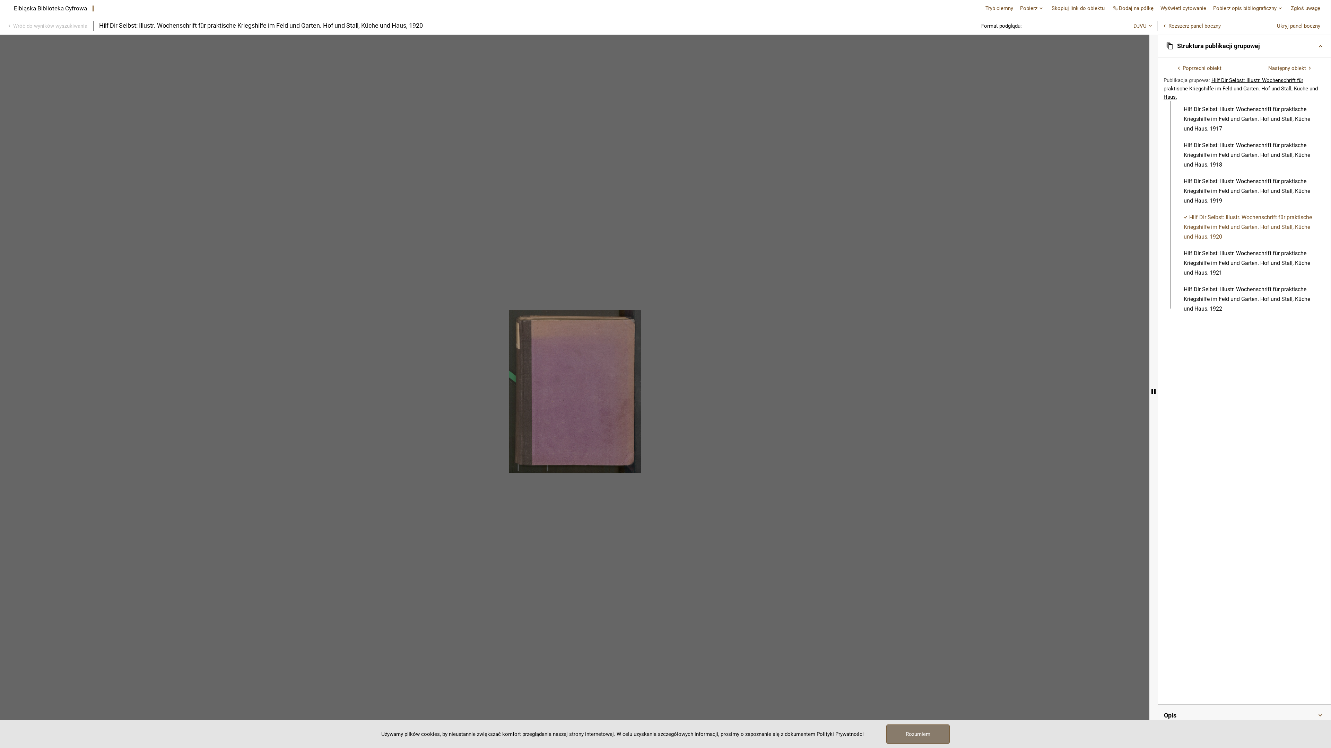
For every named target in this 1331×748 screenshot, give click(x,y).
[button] (1244, 46)
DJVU (1140, 26)
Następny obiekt (1287, 68)
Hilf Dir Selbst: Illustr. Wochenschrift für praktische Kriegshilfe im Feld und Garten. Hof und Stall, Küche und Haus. (1241, 88)
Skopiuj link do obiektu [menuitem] (1078, 8)
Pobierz (1028, 8)
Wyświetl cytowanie (1183, 8)
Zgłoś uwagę (1305, 8)
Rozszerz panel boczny (1194, 26)
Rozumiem (918, 734)
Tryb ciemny (999, 8)
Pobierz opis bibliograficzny (1245, 8)
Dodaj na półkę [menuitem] (1136, 8)
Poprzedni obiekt (1202, 68)
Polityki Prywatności (840, 734)
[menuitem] (1248, 119)
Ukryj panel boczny (1298, 26)
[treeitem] (1244, 119)
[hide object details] (1153, 391)
